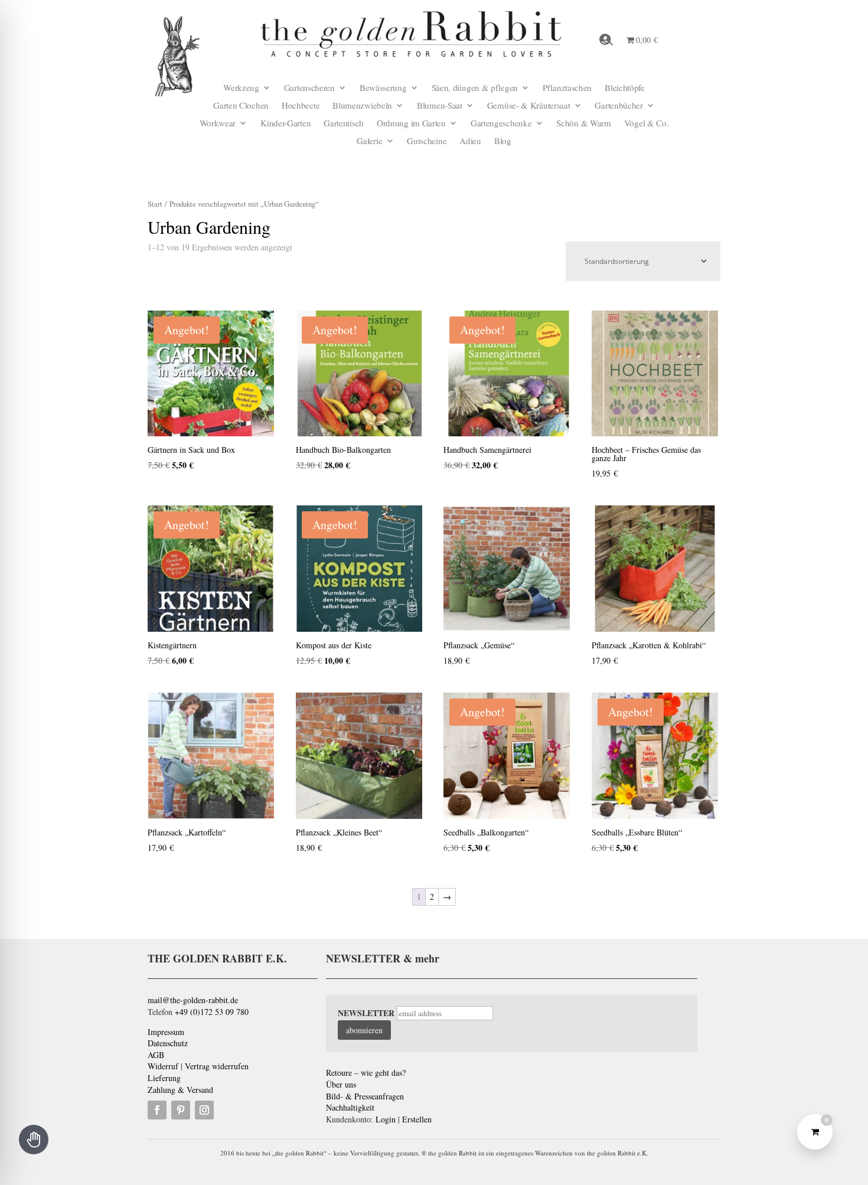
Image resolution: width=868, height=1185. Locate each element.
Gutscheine (426, 141)
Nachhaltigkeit (350, 1107)
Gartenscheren (309, 88)
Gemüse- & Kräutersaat (528, 106)
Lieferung (164, 1077)
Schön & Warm (583, 124)
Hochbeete (300, 106)
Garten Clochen (241, 106)
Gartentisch (344, 124)
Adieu (470, 141)
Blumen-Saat (439, 106)
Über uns (341, 1084)
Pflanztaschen (567, 88)
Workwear (218, 124)
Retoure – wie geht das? (366, 1072)
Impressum (166, 1031)
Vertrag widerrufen (217, 1066)
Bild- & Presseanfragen (365, 1096)
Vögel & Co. (646, 124)
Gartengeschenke (501, 124)
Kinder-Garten (285, 124)
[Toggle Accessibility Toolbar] (34, 1139)
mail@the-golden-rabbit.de (193, 1000)
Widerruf (163, 1066)
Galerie (369, 141)
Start (155, 203)
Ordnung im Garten (411, 124)
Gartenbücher (618, 106)
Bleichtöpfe (625, 88)
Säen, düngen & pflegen (475, 88)
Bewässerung (383, 88)
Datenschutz (168, 1043)
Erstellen (417, 1119)
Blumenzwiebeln (362, 106)
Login (386, 1119)
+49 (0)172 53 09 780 (212, 1011)
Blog (502, 141)
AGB (156, 1054)
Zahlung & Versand (180, 1089)
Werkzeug (241, 88)
